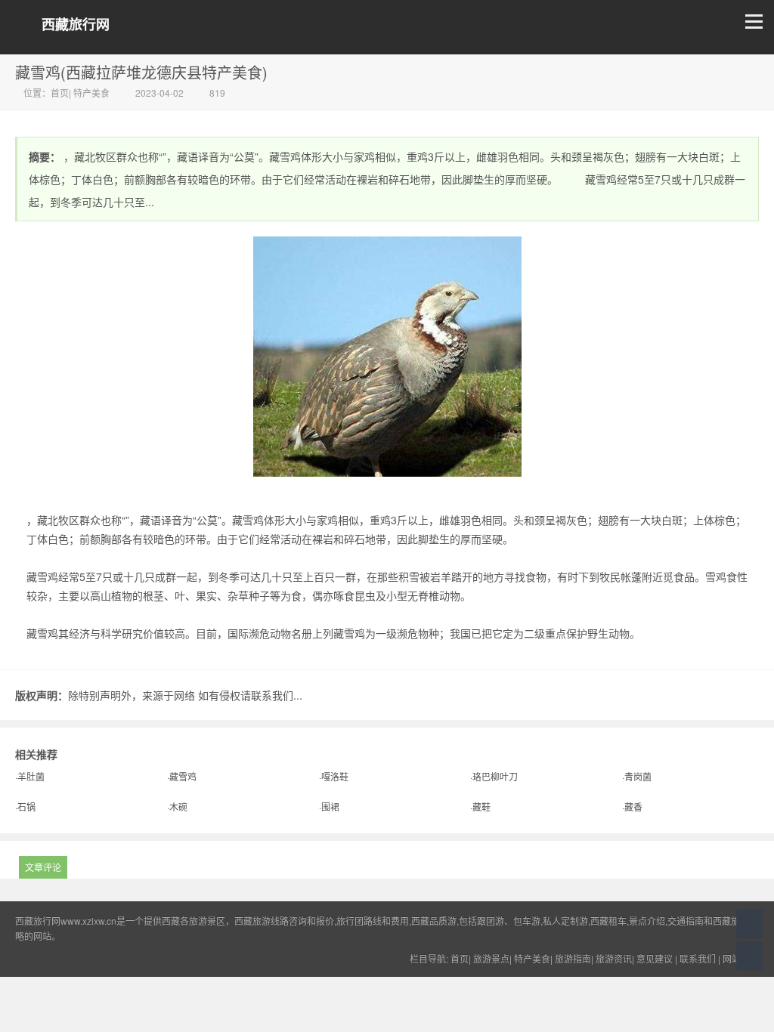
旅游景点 (491, 958)
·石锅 (25, 806)
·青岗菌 (637, 776)
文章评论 (43, 867)
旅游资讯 (614, 958)
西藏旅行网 (76, 24)
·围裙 (329, 806)
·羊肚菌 (30, 776)
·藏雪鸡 (182, 776)
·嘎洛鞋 (333, 776)
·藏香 (632, 806)
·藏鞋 (480, 806)
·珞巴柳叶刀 (494, 776)
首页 (60, 92)
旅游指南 (573, 958)
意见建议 (654, 958)
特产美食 (91, 92)
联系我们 (698, 958)
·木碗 (177, 806)
